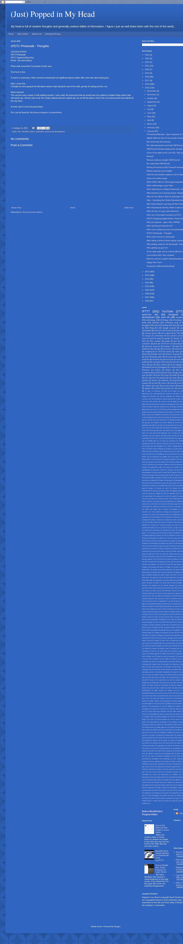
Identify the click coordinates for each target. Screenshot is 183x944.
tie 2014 (177, 333)
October (151, 98)
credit (169, 522)
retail (170, 709)
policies (170, 690)
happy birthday (158, 412)
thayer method (176, 761)
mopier (146, 646)
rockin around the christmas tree (159, 711)
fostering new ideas (156, 567)
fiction (169, 559)
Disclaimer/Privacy (53, 34)
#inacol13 (154, 328)
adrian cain (145, 457)
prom (170, 698)
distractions (153, 538)
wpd (172, 795)
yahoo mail (154, 798)
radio (152, 425)
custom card (165, 401)
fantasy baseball (177, 407)
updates (148, 388)
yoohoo (166, 801)
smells (178, 730)
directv (159, 535)
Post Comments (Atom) (32, 212)
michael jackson (151, 333)
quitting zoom (170, 703)
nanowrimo (179, 349)
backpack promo (158, 470)
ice (145, 601)
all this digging (176, 365)
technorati (145, 759)
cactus (150, 493)
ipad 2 (152, 606)
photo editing (167, 422)
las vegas (171, 619)
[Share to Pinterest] (48, 128)
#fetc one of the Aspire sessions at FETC (164, 215)
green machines (154, 583)
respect (154, 709)
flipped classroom (147, 409)
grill (174, 583)
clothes (147, 509)
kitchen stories (147, 617)
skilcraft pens (148, 727)
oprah (175, 672)
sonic (177, 732)
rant (163, 706)
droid (154, 546)
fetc (19, 132)
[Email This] (38, 128)
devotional (163, 533)
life (152, 625)
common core (146, 399)
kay (157, 614)
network (162, 378)
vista (179, 388)
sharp (152, 724)
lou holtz (147, 630)
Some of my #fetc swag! (157, 178)
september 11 (164, 722)
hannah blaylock (168, 585)
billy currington (156, 477)
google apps (157, 357)
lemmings (150, 622)
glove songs (165, 575)
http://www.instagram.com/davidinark (46, 112)
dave (165, 527)
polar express (159, 690)
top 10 (178, 769)
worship (164, 795)
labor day (145, 619)
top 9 (151, 772)
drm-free (147, 546)
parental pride (173, 677)
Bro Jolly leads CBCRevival (158, 163)
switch (152, 751)
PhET (144, 449)
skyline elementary (176, 727)
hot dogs (176, 593)
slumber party (157, 730)
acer (166, 454)
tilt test (146, 769)
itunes (178, 414)
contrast (176, 517)
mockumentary (170, 643)
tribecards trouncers (152, 346)
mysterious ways (176, 651)
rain (158, 425)
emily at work (165, 551)
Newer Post (16, 208)
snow (172, 383)
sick (181, 428)
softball (162, 732)
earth (143, 548)
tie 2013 (159, 352)
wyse (154, 438)
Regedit (160, 449)
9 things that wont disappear (153, 446)
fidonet (176, 559)
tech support (166, 333)
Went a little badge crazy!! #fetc (160, 185)
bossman (153, 396)
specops (145, 735)
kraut (162, 617)
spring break (169, 735)
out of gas (147, 674)
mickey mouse (147, 640)
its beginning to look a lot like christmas (160, 609)
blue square (173, 483)
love (169, 630)
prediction (163, 696)
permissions (155, 682)
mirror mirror (146, 643)
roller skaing (177, 711)
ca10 (143, 493)
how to (149, 596)
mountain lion (176, 646)
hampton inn (156, 585)
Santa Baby (178, 449)
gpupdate (159, 580)
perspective (166, 682)
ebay (161, 548)
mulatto (146, 648)
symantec (169, 751)
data (181, 401)
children (177, 396)
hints (178, 412)
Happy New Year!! (154, 262)
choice (156, 504)
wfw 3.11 (165, 790)
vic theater (168, 782)
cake (164, 493)
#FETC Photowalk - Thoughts (159, 233)
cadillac (157, 493)
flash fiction (167, 373)
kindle (174, 375)
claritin (155, 506)
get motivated (168, 572)
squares (172, 737)
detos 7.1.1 (145, 533)
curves (176, 525)
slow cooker (146, 730)
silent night (167, 724)
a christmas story (167, 451)
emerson (155, 551)
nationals (179, 653)
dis (165, 535)
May (149, 116)
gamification (146, 569)
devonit (156, 404)
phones (155, 380)
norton (153, 661)
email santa (145, 551)
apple (177, 346)
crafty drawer (153, 522)
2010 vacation (161, 365)
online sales (178, 669)
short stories (156, 428)
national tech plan (167, 653)
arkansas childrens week (165, 464)
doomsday (154, 543)
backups (170, 470)
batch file (166, 472)
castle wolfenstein (175, 498)
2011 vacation (155, 341)
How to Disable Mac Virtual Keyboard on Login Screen (161, 868)
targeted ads (170, 753)
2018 (147, 77)
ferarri (162, 559)
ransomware (155, 706)
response (163, 709)
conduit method (164, 514)
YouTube (167, 311)
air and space (174, 457)
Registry (169, 449)
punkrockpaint (177, 701)
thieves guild (171, 766)
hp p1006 (157, 596)
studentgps (160, 745)
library (146, 625)
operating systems (148, 672)
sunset (154, 748)
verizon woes (146, 782)
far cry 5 (177, 556)
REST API (152, 449)
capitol (174, 496)
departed (166, 530)
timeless (159, 769)
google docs (146, 412)
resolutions (145, 709)
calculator (172, 493)
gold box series (158, 577)
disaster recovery (175, 535)
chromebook (146, 506)
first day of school (148, 561)
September (152, 102)
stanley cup (156, 740)
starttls (165, 740)
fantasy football (166, 556)
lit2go (156, 627)
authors (177, 467)
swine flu (145, 751)
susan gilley (177, 430)
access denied (147, 454)
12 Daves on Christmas (168, 441)
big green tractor (167, 475)
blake (162, 480)
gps (177, 373)
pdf (171, 680)
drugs (161, 546)
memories (167, 349)
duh (173, 546)
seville (174, 722)
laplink (163, 619)
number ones (156, 664)
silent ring (177, 724)
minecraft (175, 640)
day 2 (177, 527)
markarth (165, 632)
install (166, 375)
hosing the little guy (148, 593)
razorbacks (157, 362)
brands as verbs (163, 488)
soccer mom (153, 732)
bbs (180, 472)
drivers (178, 404)
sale (160, 714)
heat (181, 588)
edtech (176, 548)
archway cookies (174, 462)
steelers (176, 338)
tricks (144, 365)
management (150, 417)
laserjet (179, 619)
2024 (147, 58)
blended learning (151, 367)
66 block (174, 391)
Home (11, 34)
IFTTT (146, 311)
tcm (143, 756)
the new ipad (159, 764)
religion (170, 706)
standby (147, 740)
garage (155, 569)
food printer (177, 564)
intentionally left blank (154, 604)
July (149, 109)
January (151, 131)
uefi (149, 780)
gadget (175, 409)
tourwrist (168, 772)
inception (176, 601)
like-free (166, 625)
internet (165, 414)
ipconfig (159, 606)
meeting (166, 417)
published (145, 362)
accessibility (158, 454)
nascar (144, 653)
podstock (165, 380)
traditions (175, 774)
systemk (177, 751)
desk (173, 530)
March (150, 124)
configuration (176, 514)
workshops (145, 438)
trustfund (172, 777)
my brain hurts (162, 651)
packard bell (172, 674)
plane (176, 688)
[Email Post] (33, 128)
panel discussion (152, 677)
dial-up (177, 533)
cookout (159, 520)
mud (148, 420)
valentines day (147, 435)
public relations (154, 701)
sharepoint (146, 330)
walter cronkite (162, 787)
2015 (147, 88)
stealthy (180, 740)
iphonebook (168, 606)
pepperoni (145, 682)
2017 (147, 80)
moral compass (157, 646)
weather (157, 435)
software (148, 386)
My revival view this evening (158, 142)
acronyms (174, 454)
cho (150, 504)
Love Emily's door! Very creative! (160, 255)
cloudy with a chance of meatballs (165, 509)
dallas (174, 401)
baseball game (146, 472)
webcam (157, 790)
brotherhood (146, 491)
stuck (161, 430)
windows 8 (147, 793)
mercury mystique (167, 638)
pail (143, 677)
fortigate (144, 567)
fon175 (162, 564)
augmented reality (156, 467)
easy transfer (152, 548)
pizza (151, 688)
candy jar (159, 496)
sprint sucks (162, 737)
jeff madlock (165, 611)
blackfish (154, 480)
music (155, 420)
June (149, 113)
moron (167, 646)
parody (167, 338)
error (167, 407)
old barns (168, 667)
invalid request (177, 604)
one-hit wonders (166, 669)
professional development (55, 132)
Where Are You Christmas (150, 451)
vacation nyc (169, 388)
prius (154, 698)
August (150, 105)
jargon (157, 611)
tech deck (176, 756)
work (156, 325)
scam (171, 716)
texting (166, 761)
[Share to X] (43, 128)
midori (157, 640)
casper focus (162, 498)
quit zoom (160, 703)
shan (174, 362)
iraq (172, 414)
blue (164, 483)
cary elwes (151, 498)
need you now (161, 656)
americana (157, 459)
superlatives (177, 748)
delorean (147, 530)
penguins (157, 422)
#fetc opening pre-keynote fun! (160, 226)
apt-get (150, 462)
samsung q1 (169, 714)
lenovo (157, 622)
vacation (157, 388)
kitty (156, 617)
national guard (154, 653)
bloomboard (156, 483)
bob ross (155, 485)
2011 (147, 283)
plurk (155, 344)
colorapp (166, 512)
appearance (146, 393)
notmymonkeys (163, 661)
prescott (171, 696)
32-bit (177, 443)
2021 (147, 66)
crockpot (153, 525)
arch (156, 462)
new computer (153, 659)
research (178, 706)
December (152, 91)
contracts (167, 517)
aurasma (168, 467)
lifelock (158, 625)
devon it (154, 533)
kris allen (170, 617)
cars (143, 498)
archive (163, 462)
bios (171, 477)
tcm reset (151, 756)
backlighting (146, 470)
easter (144, 407)
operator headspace (163, 672)
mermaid (179, 638)
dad (174, 325)
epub (143, 554)
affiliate (165, 457)
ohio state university (155, 667)
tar (162, 753)
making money (147, 632)
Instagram (173, 314)
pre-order (153, 696)
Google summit (169, 328)
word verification (153, 795)
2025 (147, 55)
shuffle (175, 428)
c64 (161, 396)
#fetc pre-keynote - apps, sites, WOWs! (163, 222)
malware (157, 632)
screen (151, 719)
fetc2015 (25, 132)
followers (154, 564)
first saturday (160, 561)
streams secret (158, 743)
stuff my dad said (172, 745)
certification (170, 501)
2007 (147, 297)
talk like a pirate (153, 753)
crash (162, 522)
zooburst (145, 803)
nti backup (145, 664)
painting (145, 380)
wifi (175, 435)
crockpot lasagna (165, 525)
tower (176, 772)
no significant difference (175, 420)
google (167, 341)
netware (162, 420)
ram (163, 425)
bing (165, 477)
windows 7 (168, 346)
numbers (166, 664)
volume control (165, 785)
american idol (150, 314)
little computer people (168, 627)
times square (169, 769)
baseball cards (156, 354)
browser (155, 491)
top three (159, 772)
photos (32, 132)
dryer (167, 546)
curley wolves (153, 401)
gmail (147, 357)
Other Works (23, 34)
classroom (163, 506)
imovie (151, 601)
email (161, 407)
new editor (165, 659)
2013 (147, 275)
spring (160, 735)
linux (149, 627)
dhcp (171, 533)
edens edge (153, 407)
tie (143, 328)
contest (178, 399)
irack (176, 606)
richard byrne (171, 425)
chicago (148, 336)
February (151, 127)
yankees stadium (165, 798)
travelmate (157, 777)
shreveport (166, 428)
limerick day (176, 625)
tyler (151, 365)
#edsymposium (170, 438)
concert (153, 514)
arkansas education (172, 393)
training (168, 352)
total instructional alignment (158, 433)
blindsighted (179, 480)
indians (179, 357)
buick (167, 491)
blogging (163, 367)
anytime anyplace (170, 459)
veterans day (158, 782)
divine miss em (164, 538)
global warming (153, 575)
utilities (177, 780)
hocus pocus (157, 590)
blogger (144, 396)
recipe (166, 362)
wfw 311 (173, 790)
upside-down (168, 780)
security (154, 383)
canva (167, 496)
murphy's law (163, 648)
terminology (166, 759)
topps (144, 433)
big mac (178, 475)
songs (156, 386)
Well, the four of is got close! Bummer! (163, 211)
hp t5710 (176, 596)
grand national (169, 580)
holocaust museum (171, 590)
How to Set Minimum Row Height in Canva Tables (162, 828)
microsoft (169, 359)
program (162, 698)
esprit (150, 554)
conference (174, 367)
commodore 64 (160, 336)
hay (166, 588)
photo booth (154, 685)
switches (160, 751)
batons (174, 472)
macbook (145, 359)
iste (182, 606)
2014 (147, 272)
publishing (145, 425)
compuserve (176, 512)
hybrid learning (147, 598)
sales (180, 425)
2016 (147, 84)
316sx (171, 443)
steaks (172, 740)
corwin (174, 520)
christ (163, 504)
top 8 (144, 772)
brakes (151, 488)
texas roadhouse (155, 761)
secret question (162, 719)
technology (150, 320)
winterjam (175, 793)
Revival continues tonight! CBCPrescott (163, 160)
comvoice (145, 514)
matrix (159, 417)
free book (167, 409)
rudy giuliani (153, 714)
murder (154, 648)
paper (164, 677)
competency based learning (163, 399)
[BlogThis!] (40, 128)
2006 (147, 301)
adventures (156, 457)
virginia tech (148, 785)
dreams (168, 370)
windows (155, 322)
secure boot (174, 719)
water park (147, 790)
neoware (172, 656)
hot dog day (166, 593)
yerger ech (177, 798)
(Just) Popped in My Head (53, 13)
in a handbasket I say (163, 601)
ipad (158, 349)
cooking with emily (148, 520)
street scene (170, 743)
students (168, 430)
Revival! (150, 156)
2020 (147, 69)
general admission (166, 569)
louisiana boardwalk (159, 630)
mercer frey (155, 638)
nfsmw (174, 659)
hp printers (167, 596)
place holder (160, 688)
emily (144, 322)
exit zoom (162, 554)
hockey (147, 590)
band (178, 470)
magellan (177, 630)
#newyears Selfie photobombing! (160, 266)
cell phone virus (158, 501)
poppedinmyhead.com (149, 693)
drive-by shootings (167, 404)
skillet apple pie (161, 727)
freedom (176, 567)
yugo (173, 801)
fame (145, 556)
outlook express (159, 674)
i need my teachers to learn (173, 598)
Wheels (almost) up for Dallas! (159, 171)
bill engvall (145, 477)
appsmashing (157, 393)
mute (152, 651)
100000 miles (152, 441)
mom (154, 378)
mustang (145, 651)
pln (176, 422)
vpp (174, 785)
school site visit (166, 344)
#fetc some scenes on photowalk (160, 237)
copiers (167, 520)
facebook (169, 331)
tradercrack (165, 774)
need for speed (155, 338)
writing (165, 325)
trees (164, 777)
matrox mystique (157, 635)
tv (144, 780)
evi (155, 554)
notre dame (175, 661)
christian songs (172, 504)
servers (164, 383)
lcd (143, 622)
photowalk (40, 132)
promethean (179, 698)
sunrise (146, 748)
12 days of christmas (152, 391)
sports (153, 735)
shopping (148, 352)
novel (178, 359)
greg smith (166, 583)
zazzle (180, 801)
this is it (180, 766)
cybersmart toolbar (148, 527)
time (152, 769)
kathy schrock (149, 614)
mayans (167, 635)
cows (143, 401)
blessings (169, 480)
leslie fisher (166, 622)
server (146, 428)
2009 (147, 290)
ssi (178, 737)
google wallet (148, 580)
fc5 (156, 559)
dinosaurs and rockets (151, 370)
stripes (179, 743)
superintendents (165, 748)
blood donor (146, 483)
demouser (156, 530)
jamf (175, 341)
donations (145, 543)
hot (159, 593)
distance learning (172, 354)
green (144, 583)
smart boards (168, 730)
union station (157, 780)
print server (146, 698)
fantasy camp (154, 556)
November (152, 94)
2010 (147, 286)
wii (180, 435)
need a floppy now (148, 656)
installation (157, 414)
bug (162, 491)
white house (167, 435)
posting (180, 693)
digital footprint (149, 535)
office (143, 667)
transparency (146, 777)
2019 (147, 73)
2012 (147, 279)
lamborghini (154, 619)
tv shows (174, 433)
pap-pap (147, 422)
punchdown (166, 701)
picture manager (176, 685)
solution (169, 732)
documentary (163, 541)
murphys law (175, 648)
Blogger (117, 926)
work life (165, 317)
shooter (158, 724)
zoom (160, 438)
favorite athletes (147, 559)
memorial (145, 638)
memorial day (157, 359)
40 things (164, 320)
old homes (177, 667)
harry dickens (170, 412)
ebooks (168, 548)
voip (156, 785)
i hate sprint (158, 598)
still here (147, 743)
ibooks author (146, 414)
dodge (173, 541)
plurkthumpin (146, 690)
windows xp (158, 793)
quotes (180, 703)
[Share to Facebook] (45, 128)
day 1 (171, 527)
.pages (180, 438)
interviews (167, 604)
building (174, 491)
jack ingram (148, 611)
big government (155, 475)
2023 (147, 62)
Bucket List (36, 34)
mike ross (165, 640)
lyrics (147, 378)
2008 (147, 294)
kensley (175, 614)
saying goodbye (161, 716)
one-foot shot (153, 669)
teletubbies (155, 759)
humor (158, 375)
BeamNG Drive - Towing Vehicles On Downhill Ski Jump (162, 854)
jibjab (173, 611)
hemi (150, 375)
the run (149, 766)
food (168, 564)
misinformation (158, 643)
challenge (169, 396)
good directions (171, 577)
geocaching (146, 572)
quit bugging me (149, 703)
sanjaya (145, 383)
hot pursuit (169, 357)
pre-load (144, 696)
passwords (162, 680)
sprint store (152, 737)
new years (173, 378)
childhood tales (148, 349)
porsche (162, 693)
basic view (157, 472)
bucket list (159, 331)
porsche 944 (171, 693)
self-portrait (153, 722)
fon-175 (158, 409)
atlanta (144, 354)
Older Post (128, 208)
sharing (144, 724)
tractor (155, 774)
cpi (145, 522)
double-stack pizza (166, 543)
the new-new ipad (172, 764)
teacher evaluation (164, 756)
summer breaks (169, 386)
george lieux (156, 572)
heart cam (173, 588)
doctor (154, 541)
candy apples (148, 496)
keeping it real (165, 614)
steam (154, 430)
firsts (169, 561)
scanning (179, 716)
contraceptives (156, 517)
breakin (174, 488)
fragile (168, 567)
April (149, 120)
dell (150, 404)
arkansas (151, 464)
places (169, 688)
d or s (159, 527)
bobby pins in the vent (167, 485)
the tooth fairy (159, 766)
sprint (144, 737)
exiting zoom (173, 554)
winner (167, 793)
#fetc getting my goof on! (157, 248)
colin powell (156, 512)
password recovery (148, 680)
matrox (146, 635)
